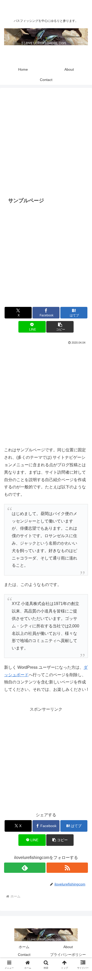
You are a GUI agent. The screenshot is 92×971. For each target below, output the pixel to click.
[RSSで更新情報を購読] (67, 868)
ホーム (24, 947)
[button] (60, 327)
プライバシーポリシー (68, 954)
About (68, 947)
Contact (24, 954)
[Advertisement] (46, 142)
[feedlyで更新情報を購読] (24, 868)
